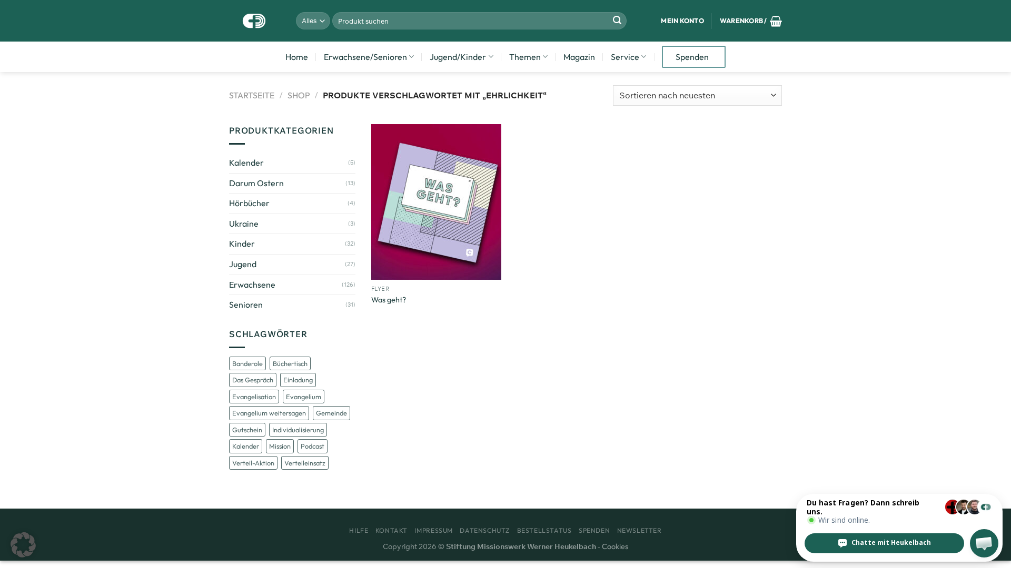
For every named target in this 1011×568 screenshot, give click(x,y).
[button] (23, 545)
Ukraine (244, 223)
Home (296, 57)
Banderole (247, 363)
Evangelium (303, 396)
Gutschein (247, 429)
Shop (299, 95)
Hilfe (358, 530)
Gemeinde (331, 413)
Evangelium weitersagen (269, 413)
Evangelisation (254, 396)
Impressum (433, 530)
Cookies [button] (615, 546)
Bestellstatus (544, 530)
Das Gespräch (252, 380)
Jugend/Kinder (458, 57)
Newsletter (639, 530)
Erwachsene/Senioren (365, 57)
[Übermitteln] (617, 21)
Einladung (298, 380)
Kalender (246, 162)
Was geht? (388, 300)
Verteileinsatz (304, 463)
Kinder (242, 243)
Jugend (242, 264)
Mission (280, 446)
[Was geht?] (436, 202)
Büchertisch (290, 363)
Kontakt (391, 530)
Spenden (692, 57)
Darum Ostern (256, 183)
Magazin (579, 57)
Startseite (251, 95)
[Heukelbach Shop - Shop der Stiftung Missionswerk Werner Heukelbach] (254, 21)
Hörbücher (249, 203)
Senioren (246, 304)
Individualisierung (298, 429)
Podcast (312, 446)
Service (625, 57)
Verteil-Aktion (253, 463)
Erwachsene (252, 284)
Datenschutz (485, 530)
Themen (525, 57)
